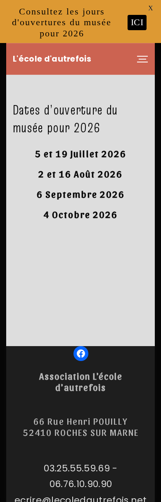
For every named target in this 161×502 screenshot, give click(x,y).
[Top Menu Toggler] (142, 59)
